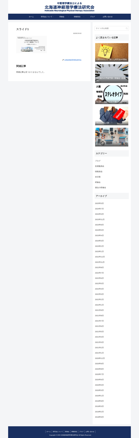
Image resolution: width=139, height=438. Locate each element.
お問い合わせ (90, 431)
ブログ (81, 431)
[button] (127, 28)
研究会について (58, 431)
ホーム (49, 431)
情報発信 (74, 431)
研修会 (67, 431)
